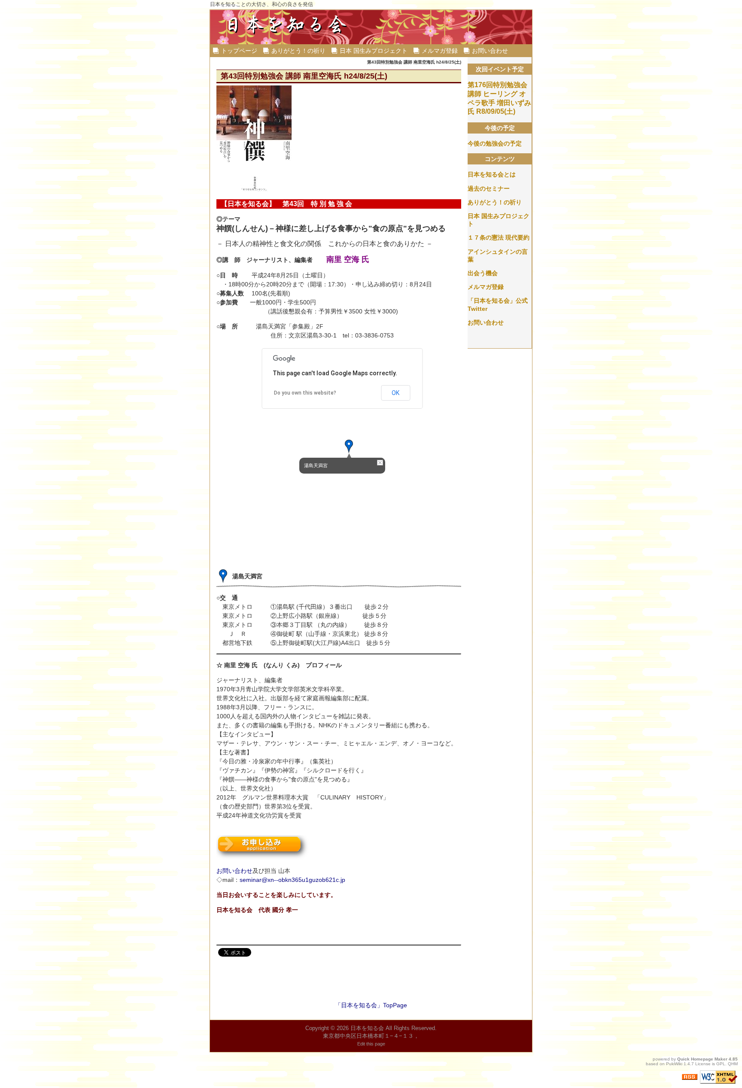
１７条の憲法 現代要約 (498, 237)
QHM (733, 1063)
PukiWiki (674, 1063)
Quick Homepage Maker (702, 1059)
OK (395, 392)
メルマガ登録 (440, 50)
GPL (720, 1063)
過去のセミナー (489, 188)
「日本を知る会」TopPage (371, 1005)
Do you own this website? (305, 393)
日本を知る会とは (492, 174)
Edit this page (371, 1043)
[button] (349, 446)
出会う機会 (483, 273)
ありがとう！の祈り (298, 50)
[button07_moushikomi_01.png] (263, 847)
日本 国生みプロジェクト (373, 50)
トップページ (239, 50)
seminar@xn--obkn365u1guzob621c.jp (292, 879)
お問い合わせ (490, 50)
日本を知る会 (367, 1028)
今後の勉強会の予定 (495, 143)
